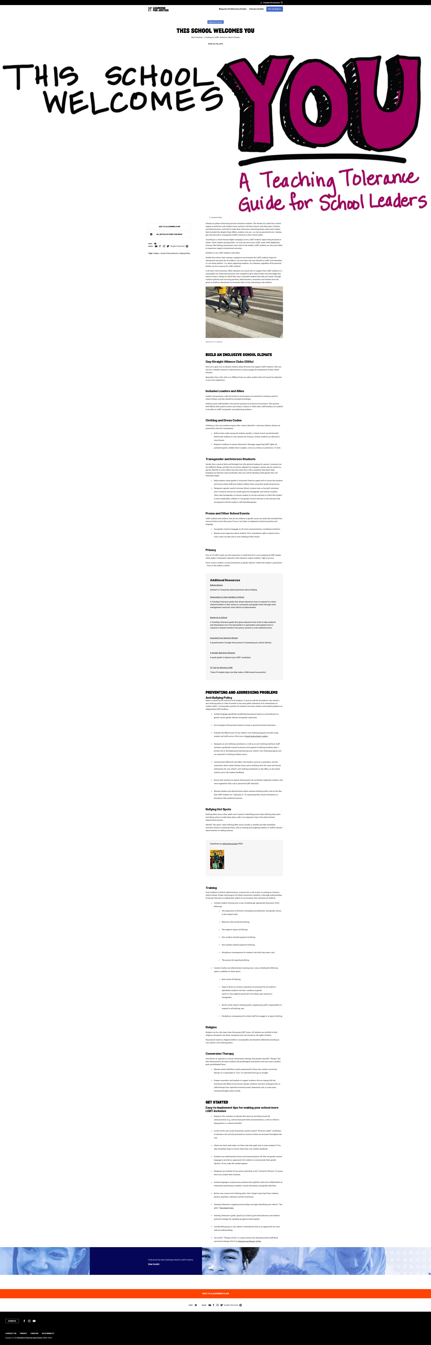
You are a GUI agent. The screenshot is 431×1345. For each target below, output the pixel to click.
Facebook (24, 1321)
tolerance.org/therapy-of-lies (249, 1241)
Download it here (227, 1208)
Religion (156, 253)
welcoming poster (230, 844)
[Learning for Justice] (161, 9)
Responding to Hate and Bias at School (227, 597)
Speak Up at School (218, 618)
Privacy (23, 1333)
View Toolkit (153, 1264)
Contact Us (10, 1333)
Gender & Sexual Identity (169, 253)
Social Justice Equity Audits (256, 736)
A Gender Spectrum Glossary (222, 653)
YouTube (34, 1321)
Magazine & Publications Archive (232, 9)
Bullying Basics (216, 585)
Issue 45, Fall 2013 (215, 44)
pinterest (187, 246)
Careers (34, 1333)
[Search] (282, 2)
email (156, 246)
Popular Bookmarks (271, 3)
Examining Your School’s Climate (224, 638)
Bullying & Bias (185, 253)
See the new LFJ (274, 9)
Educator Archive (256, 9)
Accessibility (48, 1333)
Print (150, 243)
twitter (168, 246)
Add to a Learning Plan (169, 227)
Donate (12, 1321)
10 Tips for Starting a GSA (221, 668)
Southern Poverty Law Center (29, 1338)
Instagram (164, 246)
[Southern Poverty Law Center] (150, 9)
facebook (160, 246)
